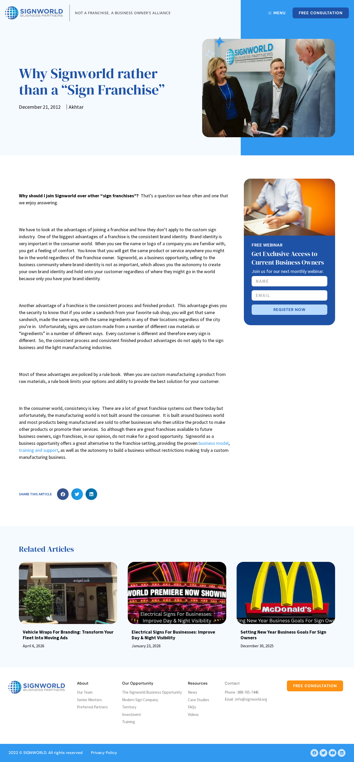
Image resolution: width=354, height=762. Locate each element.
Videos (193, 714)
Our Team (85, 692)
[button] (63, 494)
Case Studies (198, 699)
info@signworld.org (251, 699)
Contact (232, 683)
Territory (129, 707)
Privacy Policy (104, 752)
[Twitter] (323, 753)
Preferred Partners (92, 707)
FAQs (192, 707)
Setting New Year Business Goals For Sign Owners (283, 635)
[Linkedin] (341, 753)
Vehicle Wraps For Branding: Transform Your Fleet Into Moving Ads (68, 635)
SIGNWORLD (34, 752)
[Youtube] (332, 753)
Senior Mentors (89, 699)
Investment (131, 714)
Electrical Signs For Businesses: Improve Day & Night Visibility (173, 635)
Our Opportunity (137, 683)
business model (214, 443)
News (192, 692)
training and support (38, 450)
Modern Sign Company (140, 699)
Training (128, 721)
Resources (198, 683)
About (82, 683)
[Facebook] (314, 753)
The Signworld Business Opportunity (152, 692)
